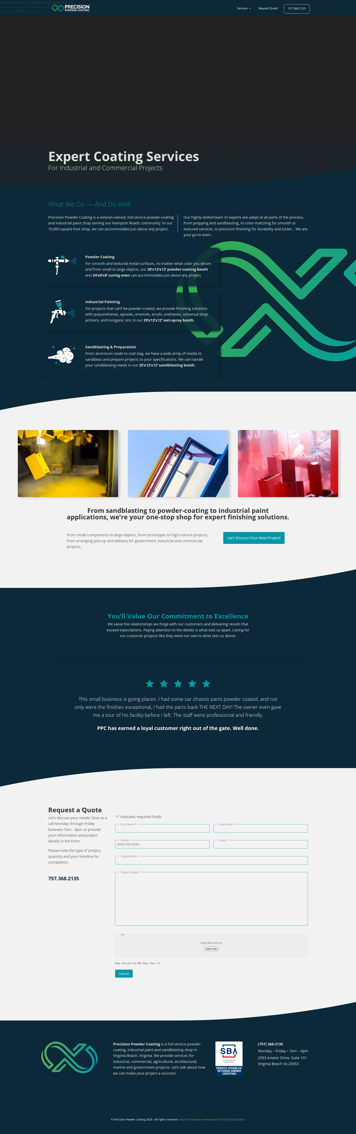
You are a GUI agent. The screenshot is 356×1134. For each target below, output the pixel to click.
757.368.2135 (297, 8)
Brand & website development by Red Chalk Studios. (212, 1119)
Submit (124, 973)
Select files (211, 948)
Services (242, 8)
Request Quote (268, 8)
